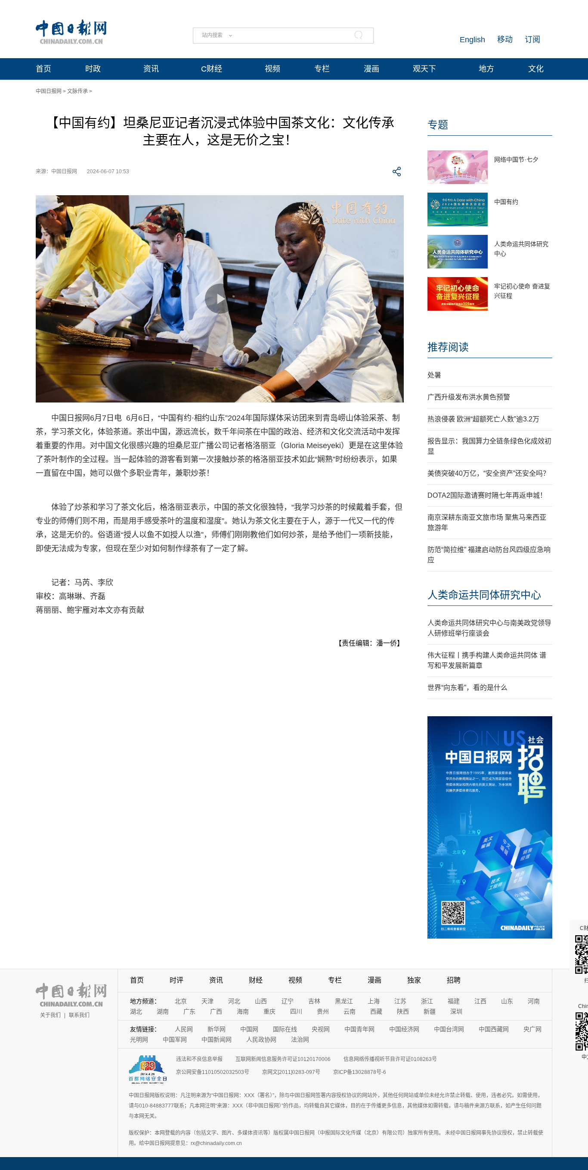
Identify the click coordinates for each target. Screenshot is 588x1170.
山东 (507, 1001)
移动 (505, 39)
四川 (296, 1011)
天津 (207, 1001)
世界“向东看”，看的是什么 (467, 687)
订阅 (532, 39)
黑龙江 (344, 1001)
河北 (234, 1001)
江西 (480, 1001)
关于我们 (50, 1015)
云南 (350, 1011)
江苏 (400, 1001)
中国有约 (506, 201)
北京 (181, 1001)
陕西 (403, 1011)
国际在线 (285, 1029)
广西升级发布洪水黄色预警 (468, 397)
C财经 (211, 69)
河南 (534, 1001)
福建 (454, 1001)
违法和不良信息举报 (199, 1059)
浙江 (427, 1001)
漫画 (371, 69)
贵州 (323, 1011)
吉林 (314, 1001)
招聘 (454, 980)
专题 (437, 125)
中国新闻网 (216, 1039)
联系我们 (79, 1015)
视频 (272, 69)
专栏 (322, 69)
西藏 (376, 1011)
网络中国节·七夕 (516, 159)
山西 (261, 1001)
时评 (176, 980)
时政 (93, 69)
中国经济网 (404, 1029)
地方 (486, 69)
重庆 (269, 1011)
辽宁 (288, 1001)
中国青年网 (359, 1029)
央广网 (532, 1029)
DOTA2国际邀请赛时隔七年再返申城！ (487, 495)
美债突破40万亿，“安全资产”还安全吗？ (488, 473)
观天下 (424, 69)
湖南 (163, 1011)
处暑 (434, 375)
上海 (374, 1001)
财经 (256, 980)
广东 (189, 1011)
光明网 (139, 1039)
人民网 (184, 1029)
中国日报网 (49, 91)
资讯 (151, 69)
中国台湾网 (449, 1029)
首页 (43, 69)
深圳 (456, 1011)
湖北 (136, 1011)
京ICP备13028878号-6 (359, 1072)
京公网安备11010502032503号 (212, 1072)
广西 (216, 1011)
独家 (414, 980)
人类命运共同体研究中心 (484, 595)
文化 (536, 69)
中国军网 (175, 1039)
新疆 (430, 1011)
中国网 (249, 1029)
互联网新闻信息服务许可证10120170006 (283, 1059)
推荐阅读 (448, 347)
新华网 (216, 1029)
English (472, 39)
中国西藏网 (494, 1029)
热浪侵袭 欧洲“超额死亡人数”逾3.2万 (483, 419)
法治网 (300, 1039)
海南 (243, 1011)
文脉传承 (77, 91)
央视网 (321, 1029)
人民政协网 (261, 1039)
